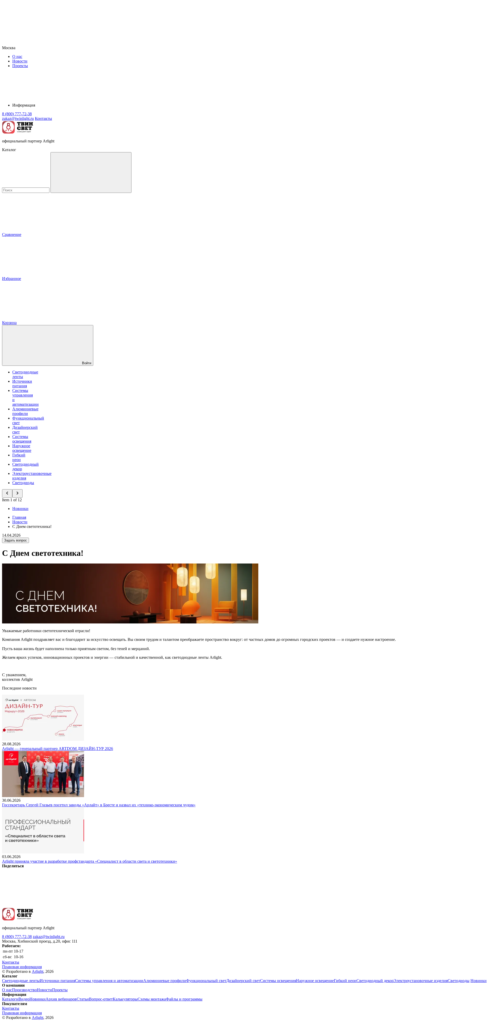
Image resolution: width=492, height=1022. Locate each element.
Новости (19, 61)
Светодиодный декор (375, 980)
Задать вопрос (15, 540)
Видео (23, 999)
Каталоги (10, 999)
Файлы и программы (184, 999)
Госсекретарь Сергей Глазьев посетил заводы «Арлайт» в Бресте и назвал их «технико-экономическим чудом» (99, 805)
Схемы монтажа (152, 999)
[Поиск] (90, 172)
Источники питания (22, 383)
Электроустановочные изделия (421, 980)
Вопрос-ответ (101, 999)
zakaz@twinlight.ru (49, 936)
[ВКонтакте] (40, 905)
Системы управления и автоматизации (109, 980)
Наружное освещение (21, 448)
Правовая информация (22, 967)
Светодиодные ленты (21, 980)
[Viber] (196, 905)
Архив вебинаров (61, 999)
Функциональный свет (206, 980)
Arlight (37, 971)
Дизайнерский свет (243, 980)
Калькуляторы (125, 999)
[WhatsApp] (274, 905)
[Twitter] (118, 905)
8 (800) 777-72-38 (17, 936)
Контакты (43, 118)
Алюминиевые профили (25, 411)
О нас (17, 56)
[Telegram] (352, 905)
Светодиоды (23, 483)
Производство (24, 990)
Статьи (83, 999)
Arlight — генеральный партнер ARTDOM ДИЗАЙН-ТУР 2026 (57, 748)
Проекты (20, 66)
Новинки (20, 508)
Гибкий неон (18, 457)
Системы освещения (21, 438)
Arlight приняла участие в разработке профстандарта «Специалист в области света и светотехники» (89, 861)
